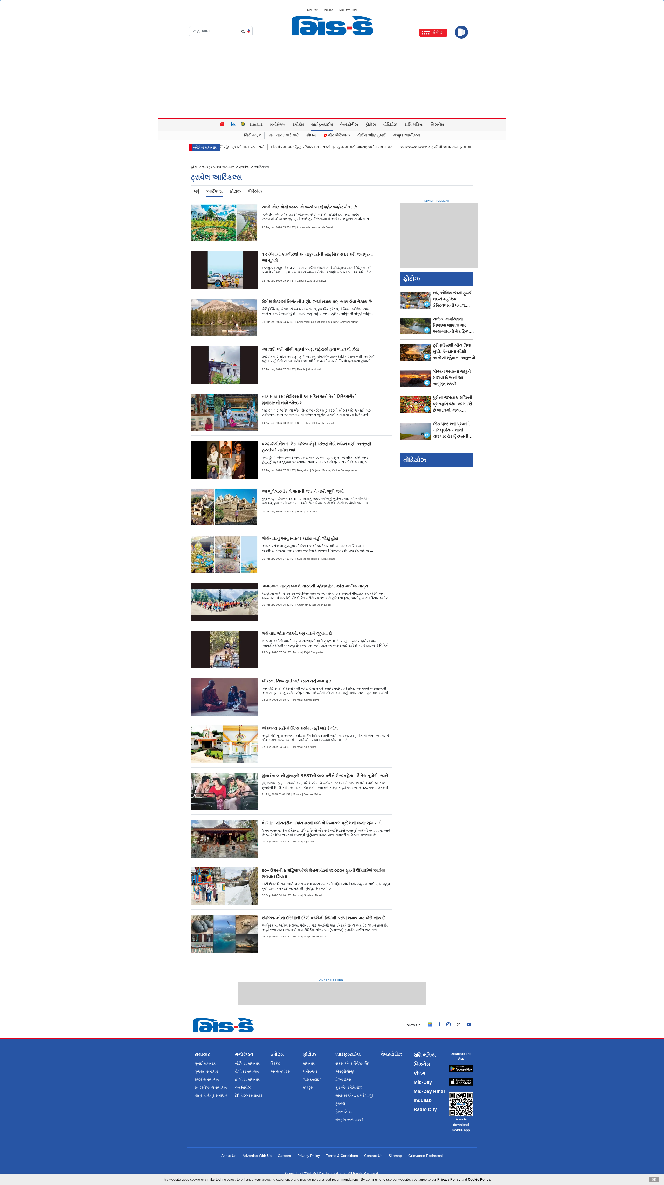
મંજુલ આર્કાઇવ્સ (406, 135)
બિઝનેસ (437, 124)
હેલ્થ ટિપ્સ (343, 1079)
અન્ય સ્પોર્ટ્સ (280, 1071)
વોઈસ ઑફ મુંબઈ (371, 135)
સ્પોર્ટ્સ (298, 124)
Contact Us (373, 1156)
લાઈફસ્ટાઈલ (322, 124)
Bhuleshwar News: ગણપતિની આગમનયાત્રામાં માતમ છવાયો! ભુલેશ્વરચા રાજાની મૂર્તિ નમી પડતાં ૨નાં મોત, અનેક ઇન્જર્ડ (435, 147)
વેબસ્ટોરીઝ (349, 124)
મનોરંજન (277, 124)
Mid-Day (312, 9)
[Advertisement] (332, 78)
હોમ (194, 167)
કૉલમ (311, 135)
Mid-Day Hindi (348, 9)
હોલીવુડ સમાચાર (247, 1079)
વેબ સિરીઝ (243, 1087)
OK (654, 1179)
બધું (196, 191)
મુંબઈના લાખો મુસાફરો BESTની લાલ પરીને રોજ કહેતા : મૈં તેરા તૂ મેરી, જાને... (326, 775)
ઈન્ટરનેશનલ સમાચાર (211, 1087)
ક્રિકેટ (275, 1063)
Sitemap (395, 1156)
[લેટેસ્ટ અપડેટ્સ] (243, 124)
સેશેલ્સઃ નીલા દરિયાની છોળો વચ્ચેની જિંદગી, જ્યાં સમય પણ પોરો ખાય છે (323, 918)
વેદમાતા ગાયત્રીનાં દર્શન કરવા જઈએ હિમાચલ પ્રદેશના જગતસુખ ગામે (322, 823)
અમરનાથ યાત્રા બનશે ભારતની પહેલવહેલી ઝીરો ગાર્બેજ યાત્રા (315, 586)
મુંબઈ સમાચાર (205, 1063)
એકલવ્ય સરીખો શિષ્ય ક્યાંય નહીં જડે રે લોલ (300, 728)
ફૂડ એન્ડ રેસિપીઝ (348, 1087)
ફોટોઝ (370, 124)
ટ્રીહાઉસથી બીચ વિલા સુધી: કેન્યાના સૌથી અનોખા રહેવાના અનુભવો (454, 351)
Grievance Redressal (425, 1156)
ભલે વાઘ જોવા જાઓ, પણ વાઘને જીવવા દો (297, 633)
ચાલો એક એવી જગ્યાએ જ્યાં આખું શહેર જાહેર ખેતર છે (309, 207)
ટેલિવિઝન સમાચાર (248, 1095)
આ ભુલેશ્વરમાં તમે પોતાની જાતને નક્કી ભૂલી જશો (303, 491)
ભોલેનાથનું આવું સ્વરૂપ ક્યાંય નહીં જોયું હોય (300, 538)
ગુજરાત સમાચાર (206, 1071)
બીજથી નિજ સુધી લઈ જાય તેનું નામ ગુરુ (296, 681)
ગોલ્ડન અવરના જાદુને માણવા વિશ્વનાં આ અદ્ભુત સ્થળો (452, 377)
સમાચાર (256, 124)
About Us (228, 1156)
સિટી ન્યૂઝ (252, 135)
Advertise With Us (257, 1156)
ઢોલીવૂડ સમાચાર (247, 1071)
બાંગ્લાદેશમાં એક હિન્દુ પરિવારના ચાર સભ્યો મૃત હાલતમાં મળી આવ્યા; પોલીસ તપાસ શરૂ (283, 147)
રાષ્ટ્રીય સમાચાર (207, 1079)
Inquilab (328, 9)
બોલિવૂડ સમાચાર (247, 1063)
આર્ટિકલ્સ (214, 191)
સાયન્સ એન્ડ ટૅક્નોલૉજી (354, 1095)
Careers (284, 1156)
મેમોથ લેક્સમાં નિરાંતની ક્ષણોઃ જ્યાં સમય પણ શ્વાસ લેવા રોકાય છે (317, 301)
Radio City (425, 1109)
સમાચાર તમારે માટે (284, 135)
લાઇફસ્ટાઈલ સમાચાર (218, 167)
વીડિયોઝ (390, 124)
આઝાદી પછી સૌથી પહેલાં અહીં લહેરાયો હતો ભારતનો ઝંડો (310, 349)
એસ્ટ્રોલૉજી (345, 1071)
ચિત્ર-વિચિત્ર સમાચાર (211, 1095)
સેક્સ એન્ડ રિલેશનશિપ (352, 1063)
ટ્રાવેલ (244, 167)
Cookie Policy (479, 1179)
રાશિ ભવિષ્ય (414, 124)
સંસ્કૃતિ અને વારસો (349, 1120)
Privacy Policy (308, 1156)
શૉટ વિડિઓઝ (338, 135)
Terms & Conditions (342, 1156)
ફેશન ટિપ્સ (343, 1111)
